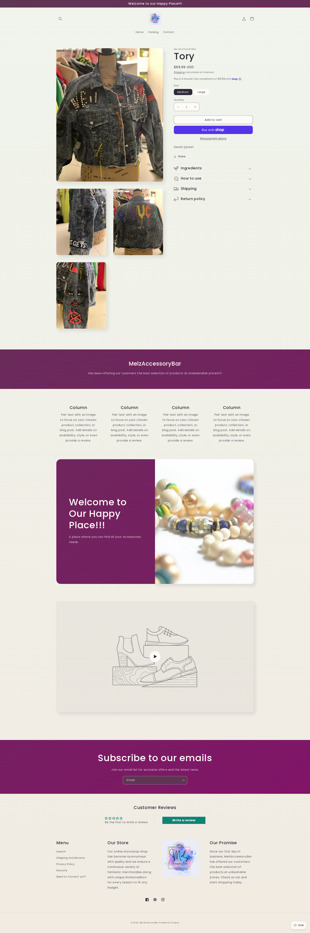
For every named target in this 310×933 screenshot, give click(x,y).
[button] (60, 19)
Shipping (179, 72)
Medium (183, 92)
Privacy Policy (65, 864)
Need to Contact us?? (71, 876)
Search (61, 851)
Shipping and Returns (70, 858)
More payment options (213, 138)
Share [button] (182, 156)
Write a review (183, 820)
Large (201, 92)
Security (61, 870)
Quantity (179, 100)
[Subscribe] (183, 780)
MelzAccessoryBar (149, 922)
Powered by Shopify (169, 922)
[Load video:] (155, 656)
